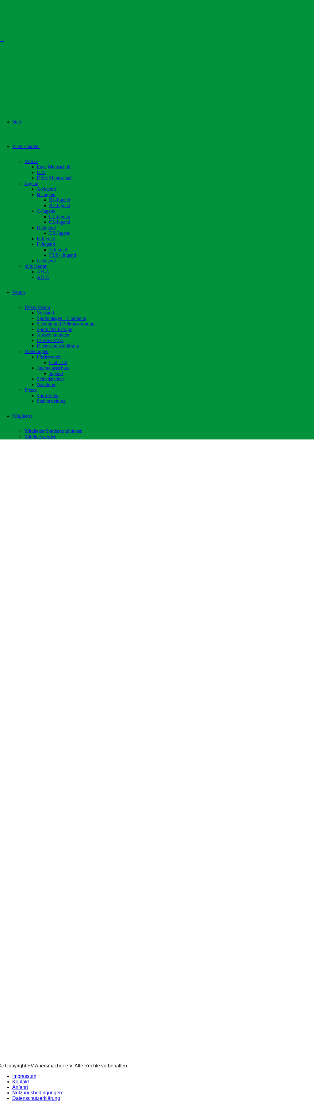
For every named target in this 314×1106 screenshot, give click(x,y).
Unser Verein (37, 307)
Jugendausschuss (53, 368)
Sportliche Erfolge (54, 329)
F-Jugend (46, 244)
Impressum (24, 1076)
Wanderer (46, 384)
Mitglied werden (40, 436)
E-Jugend (46, 238)
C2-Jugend (59, 222)
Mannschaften (26, 146)
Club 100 (58, 362)
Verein (18, 292)
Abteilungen (36, 351)
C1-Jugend (59, 216)
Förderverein (49, 356)
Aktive (31, 161)
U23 (41, 172)
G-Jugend (46, 260)
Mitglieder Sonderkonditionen (53, 431)
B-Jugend (46, 194)
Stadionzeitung (51, 401)
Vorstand (45, 312)
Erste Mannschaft (54, 166)
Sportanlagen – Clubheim (61, 318)
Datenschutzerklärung (58, 345)
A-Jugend (46, 189)
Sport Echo (48, 395)
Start (16, 121)
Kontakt (20, 1081)
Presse (31, 390)
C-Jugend (46, 211)
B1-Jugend (59, 200)
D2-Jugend (60, 233)
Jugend (31, 183)
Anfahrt (20, 1087)
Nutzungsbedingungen (37, 1092)
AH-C (43, 277)
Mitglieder (22, 416)
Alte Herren (36, 266)
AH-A (43, 271)
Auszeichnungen (53, 334)
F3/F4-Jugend (62, 255)
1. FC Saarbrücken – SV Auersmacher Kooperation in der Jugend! (269, 610)
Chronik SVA (50, 340)
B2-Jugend (59, 205)
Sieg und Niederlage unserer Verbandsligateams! (152, 607)
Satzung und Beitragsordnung (65, 323)
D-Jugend (46, 227)
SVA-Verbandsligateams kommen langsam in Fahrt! (34, 606)
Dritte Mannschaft (54, 178)
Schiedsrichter (50, 379)
